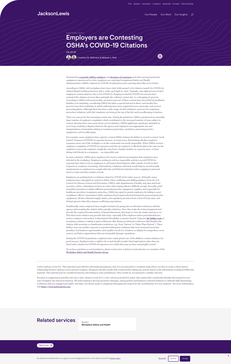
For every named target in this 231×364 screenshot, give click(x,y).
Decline (173, 359)
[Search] (191, 15)
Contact (176, 4)
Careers (137, 4)
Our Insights (181, 14)
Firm (130, 4)
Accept (185, 359)
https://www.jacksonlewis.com (55, 286)
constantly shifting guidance (92, 77)
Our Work (165, 14)
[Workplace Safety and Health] (107, 324)
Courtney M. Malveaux (88, 57)
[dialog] (115, 358)
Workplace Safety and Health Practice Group (87, 252)
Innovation (146, 4)
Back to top (44, 345)
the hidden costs (154, 218)
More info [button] (162, 358)
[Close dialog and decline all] (228, 356)
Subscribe (167, 4)
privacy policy (115, 358)
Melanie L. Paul (109, 57)
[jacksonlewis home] (53, 12)
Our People (151, 14)
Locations (157, 4)
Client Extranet (187, 4)
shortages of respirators (121, 77)
